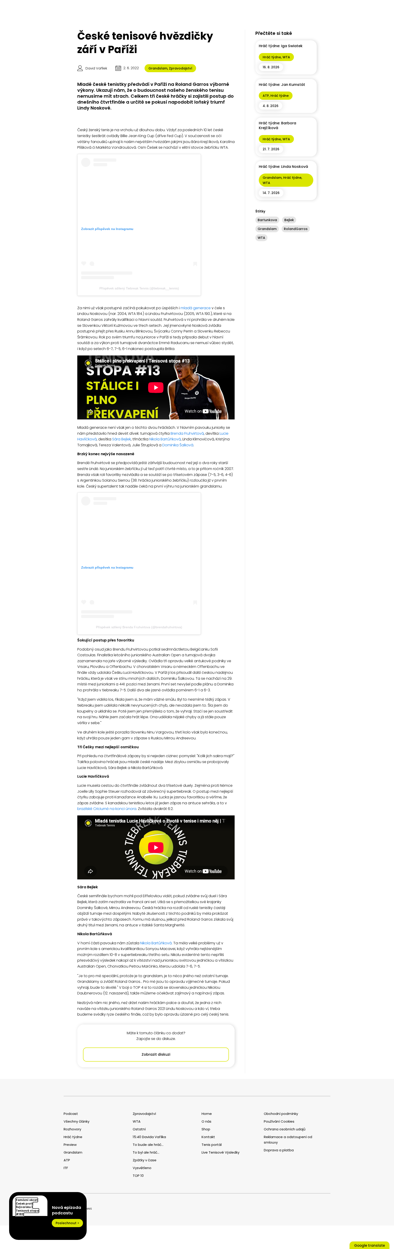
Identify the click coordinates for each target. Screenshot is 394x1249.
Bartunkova (267, 220)
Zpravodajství (180, 68)
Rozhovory (72, 1129)
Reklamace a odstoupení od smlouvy (288, 1139)
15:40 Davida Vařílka (149, 1136)
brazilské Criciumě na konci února (106, 808)
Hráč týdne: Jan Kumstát (282, 84)
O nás (206, 1121)
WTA (286, 57)
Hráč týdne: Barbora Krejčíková (277, 125)
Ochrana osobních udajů (285, 1129)
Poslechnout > (67, 1223)
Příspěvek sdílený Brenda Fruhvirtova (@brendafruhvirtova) (139, 627)
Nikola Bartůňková (165, 439)
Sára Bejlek (121, 439)
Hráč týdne (272, 57)
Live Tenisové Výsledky (220, 1152)
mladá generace (196, 308)
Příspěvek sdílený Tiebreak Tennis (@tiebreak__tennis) (139, 288)
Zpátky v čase (144, 1160)
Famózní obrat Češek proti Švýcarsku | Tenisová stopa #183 (27, 1207)
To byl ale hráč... (146, 1152)
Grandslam (157, 68)
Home (207, 1113)
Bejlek (289, 220)
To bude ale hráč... (148, 1144)
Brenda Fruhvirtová (187, 433)
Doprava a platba (279, 1150)
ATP (266, 95)
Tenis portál (212, 1144)
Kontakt (208, 1136)
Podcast (71, 1113)
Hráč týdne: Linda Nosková (283, 166)
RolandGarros (296, 229)
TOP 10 (138, 1175)
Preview (70, 1144)
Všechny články (76, 1121)
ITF (66, 1167)
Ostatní (139, 1129)
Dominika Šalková (177, 445)
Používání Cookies (279, 1121)
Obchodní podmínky (281, 1113)
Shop (206, 1129)
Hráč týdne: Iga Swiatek (281, 46)
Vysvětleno (142, 1167)
